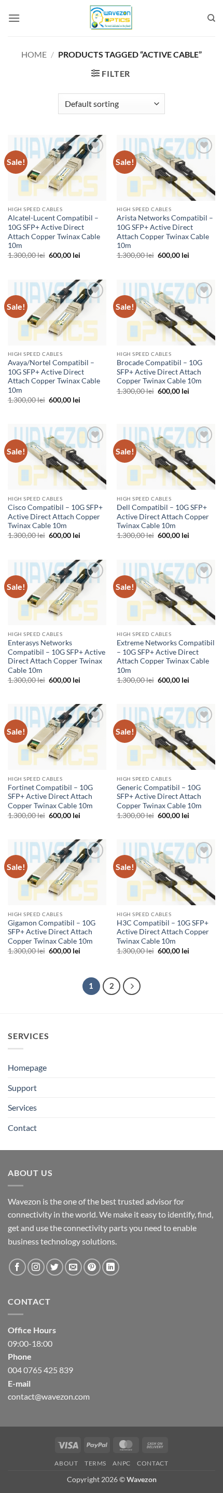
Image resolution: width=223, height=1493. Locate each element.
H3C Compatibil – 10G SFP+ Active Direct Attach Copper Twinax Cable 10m (163, 932)
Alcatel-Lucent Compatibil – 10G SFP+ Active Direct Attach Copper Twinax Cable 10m (54, 232)
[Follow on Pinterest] (92, 1267)
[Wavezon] (111, 18)
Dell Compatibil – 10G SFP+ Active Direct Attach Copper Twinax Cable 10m (163, 516)
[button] (14, 18)
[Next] (132, 986)
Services (22, 1107)
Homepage (27, 1067)
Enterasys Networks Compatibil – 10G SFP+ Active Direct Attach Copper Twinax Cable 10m (56, 656)
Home (34, 54)
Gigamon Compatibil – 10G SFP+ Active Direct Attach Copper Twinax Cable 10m (51, 932)
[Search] (211, 18)
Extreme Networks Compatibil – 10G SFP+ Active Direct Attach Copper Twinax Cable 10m (166, 656)
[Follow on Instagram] (36, 1267)
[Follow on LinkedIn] (110, 1267)
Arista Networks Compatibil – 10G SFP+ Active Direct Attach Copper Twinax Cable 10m (165, 232)
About (66, 1463)
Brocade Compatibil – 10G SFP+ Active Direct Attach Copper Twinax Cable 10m (159, 371)
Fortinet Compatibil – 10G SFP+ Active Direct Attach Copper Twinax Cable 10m (50, 796)
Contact (22, 1127)
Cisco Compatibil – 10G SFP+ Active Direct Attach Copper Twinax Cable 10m (55, 516)
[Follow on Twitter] (54, 1267)
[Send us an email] (73, 1267)
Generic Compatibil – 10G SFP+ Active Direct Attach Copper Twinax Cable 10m (159, 796)
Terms (95, 1463)
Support (22, 1088)
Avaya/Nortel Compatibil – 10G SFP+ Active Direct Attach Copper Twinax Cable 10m (54, 376)
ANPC (121, 1463)
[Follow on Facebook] (17, 1267)
